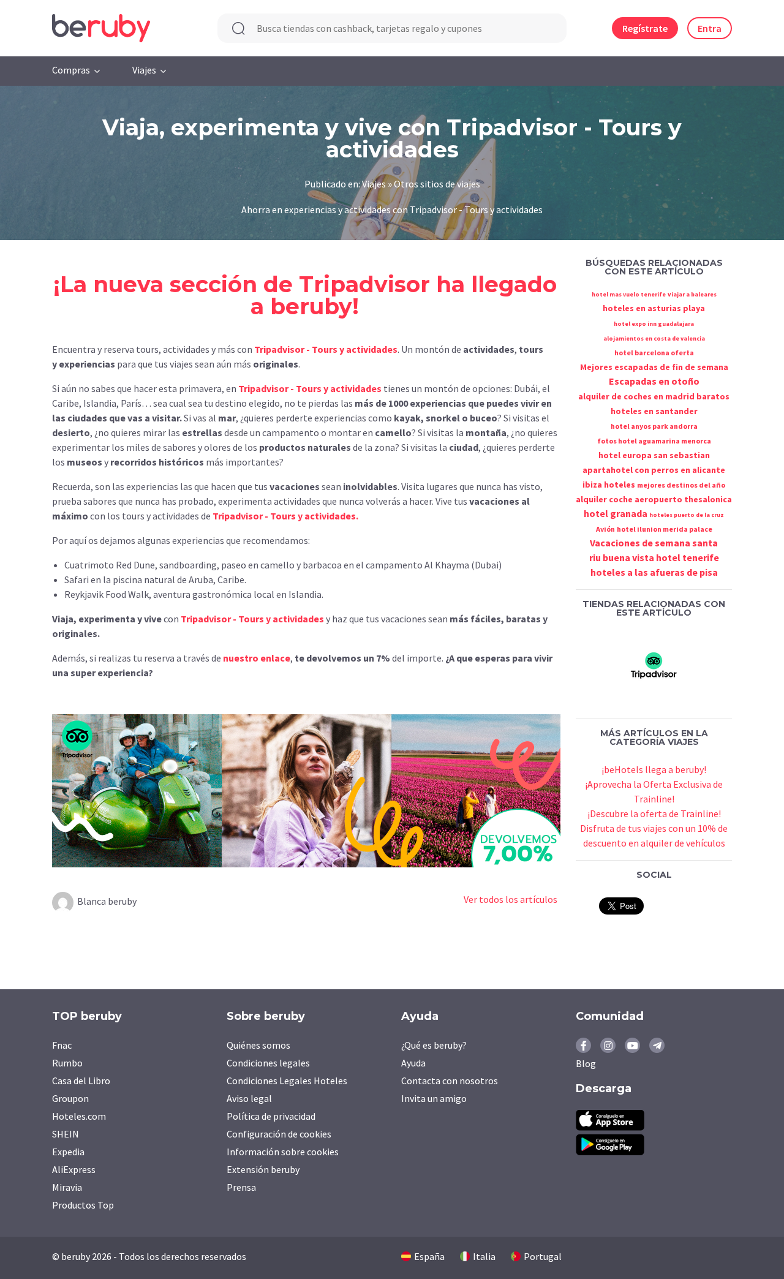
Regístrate (645, 28)
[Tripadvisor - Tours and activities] (654, 664)
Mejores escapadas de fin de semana (654, 366)
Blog (586, 1063)
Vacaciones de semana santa (654, 543)
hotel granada (615, 513)
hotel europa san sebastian (654, 455)
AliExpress (74, 1169)
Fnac (62, 1045)
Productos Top (83, 1205)
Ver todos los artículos (510, 899)
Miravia (67, 1187)
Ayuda (413, 1063)
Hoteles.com (79, 1116)
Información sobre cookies (283, 1151)
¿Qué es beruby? (434, 1045)
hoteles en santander (654, 411)
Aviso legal (249, 1098)
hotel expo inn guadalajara (654, 324)
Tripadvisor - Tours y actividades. (285, 516)
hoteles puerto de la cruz (686, 515)
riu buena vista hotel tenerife (654, 557)
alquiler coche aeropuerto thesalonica (654, 499)
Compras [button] (71, 70)
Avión (605, 529)
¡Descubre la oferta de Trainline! (654, 813)
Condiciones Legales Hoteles (287, 1080)
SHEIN (65, 1134)
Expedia (68, 1151)
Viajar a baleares (692, 294)
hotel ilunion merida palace (664, 529)
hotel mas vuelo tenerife (629, 294)
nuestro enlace (256, 658)
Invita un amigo (434, 1098)
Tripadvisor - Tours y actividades (326, 349)
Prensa (241, 1187)
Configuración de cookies (279, 1134)
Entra (710, 28)
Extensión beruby (263, 1169)
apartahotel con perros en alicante (653, 469)
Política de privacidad (271, 1116)
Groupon (70, 1098)
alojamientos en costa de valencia (654, 338)
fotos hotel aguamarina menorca (654, 440)
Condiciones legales (268, 1063)
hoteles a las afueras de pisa (654, 572)
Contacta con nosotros (449, 1080)
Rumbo (67, 1063)
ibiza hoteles (608, 484)
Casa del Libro (81, 1080)
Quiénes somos (258, 1045)
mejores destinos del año (681, 484)
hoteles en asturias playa (654, 308)
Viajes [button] (144, 70)
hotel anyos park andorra (654, 426)
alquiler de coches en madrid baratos (653, 396)
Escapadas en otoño (654, 381)
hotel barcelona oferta (654, 352)
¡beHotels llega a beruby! (653, 769)
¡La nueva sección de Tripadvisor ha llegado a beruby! (305, 295)
